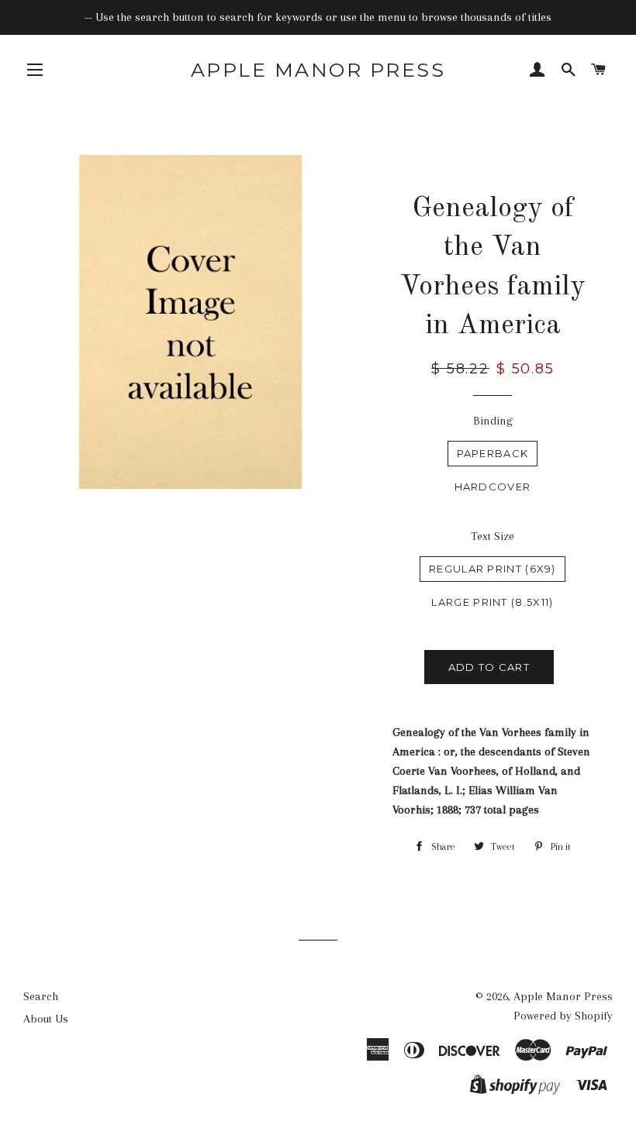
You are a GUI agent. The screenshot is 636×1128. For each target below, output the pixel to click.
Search (40, 996)
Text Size (492, 536)
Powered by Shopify (563, 1016)
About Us (45, 1019)
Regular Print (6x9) (492, 568)
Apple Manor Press (318, 69)
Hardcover (493, 486)
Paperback (493, 453)
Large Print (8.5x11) (492, 602)
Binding (493, 421)
